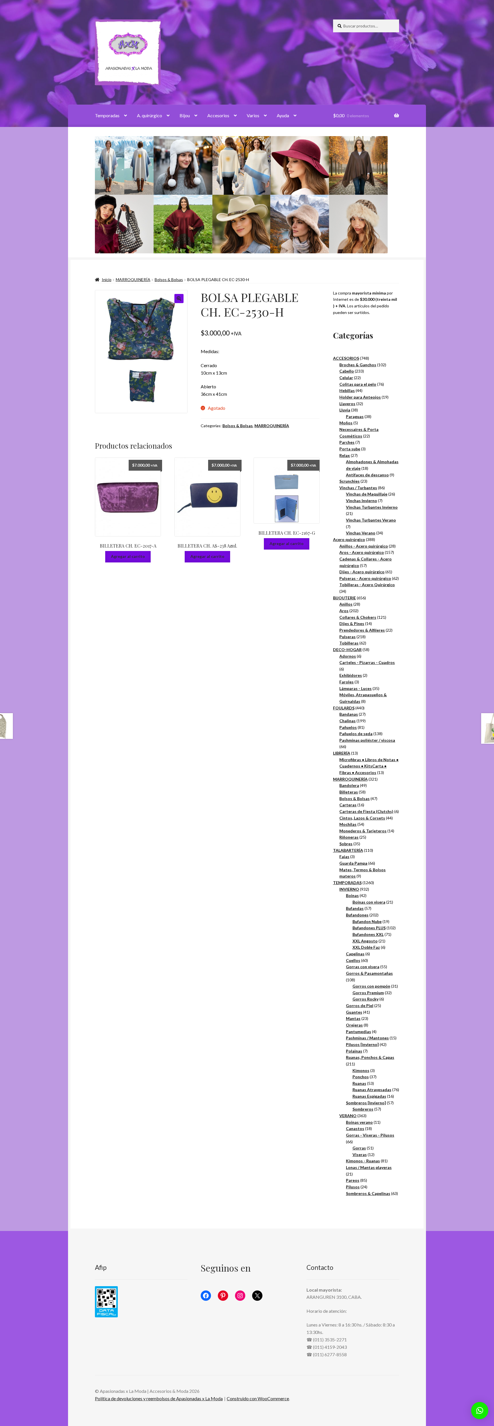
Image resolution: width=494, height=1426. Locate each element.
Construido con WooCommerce (258, 1398)
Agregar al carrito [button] (128, 556)
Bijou (185, 115)
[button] (179, 298)
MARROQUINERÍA (133, 279)
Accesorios (218, 115)
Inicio (106, 279)
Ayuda (283, 115)
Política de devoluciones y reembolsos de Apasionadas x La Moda (159, 1398)
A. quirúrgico (149, 115)
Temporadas (107, 115)
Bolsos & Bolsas (169, 279)
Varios (253, 115)
